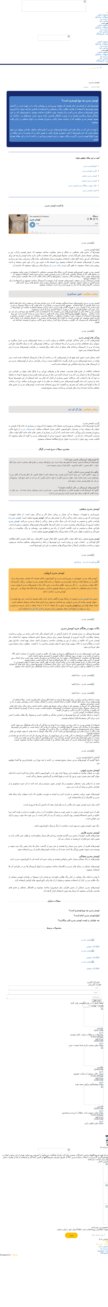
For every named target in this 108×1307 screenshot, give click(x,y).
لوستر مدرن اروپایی (89, 181)
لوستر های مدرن (58, 265)
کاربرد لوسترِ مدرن (89, 171)
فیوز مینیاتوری (74, 293)
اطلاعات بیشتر (93, 946)
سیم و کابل (90, 1207)
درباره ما (104, 19)
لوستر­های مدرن (28, 429)
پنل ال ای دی (75, 409)
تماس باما (103, 21)
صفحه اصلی (102, 15)
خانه (98, 67)
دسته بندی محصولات (96, 12)
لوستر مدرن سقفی (89, 176)
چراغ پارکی (90, 1164)
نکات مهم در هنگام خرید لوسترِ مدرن (82, 186)
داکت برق (91, 1186)
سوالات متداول (101, 17)
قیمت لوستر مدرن (90, 190)
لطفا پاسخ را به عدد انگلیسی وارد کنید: (86, 1003)
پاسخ (101, 1032)
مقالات (85, 87)
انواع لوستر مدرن (90, 166)
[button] (54, 23)
